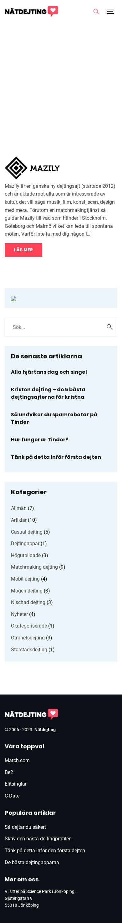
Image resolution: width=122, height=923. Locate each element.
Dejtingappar (25, 543)
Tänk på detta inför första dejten (56, 457)
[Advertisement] (61, 83)
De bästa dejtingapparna (32, 862)
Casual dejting (27, 532)
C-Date (12, 796)
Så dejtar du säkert (25, 827)
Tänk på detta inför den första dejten (45, 851)
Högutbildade (26, 555)
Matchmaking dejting (34, 567)
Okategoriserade (29, 626)
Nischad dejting (28, 602)
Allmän (19, 508)
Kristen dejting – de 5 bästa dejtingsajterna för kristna (48, 393)
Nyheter (19, 614)
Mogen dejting (27, 591)
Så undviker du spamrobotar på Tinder (54, 418)
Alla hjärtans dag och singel (49, 372)
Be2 (9, 772)
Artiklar (19, 520)
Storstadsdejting (29, 650)
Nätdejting (45, 729)
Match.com (17, 760)
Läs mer (23, 250)
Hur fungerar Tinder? (40, 439)
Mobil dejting (25, 579)
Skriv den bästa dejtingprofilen (38, 839)
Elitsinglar (16, 784)
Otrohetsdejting (28, 638)
